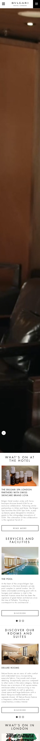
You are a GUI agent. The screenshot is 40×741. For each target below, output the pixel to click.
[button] (3, 4)
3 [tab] (23, 621)
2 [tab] (20, 621)
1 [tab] (17, 621)
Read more (20, 528)
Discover (20, 613)
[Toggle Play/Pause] (4, 433)
